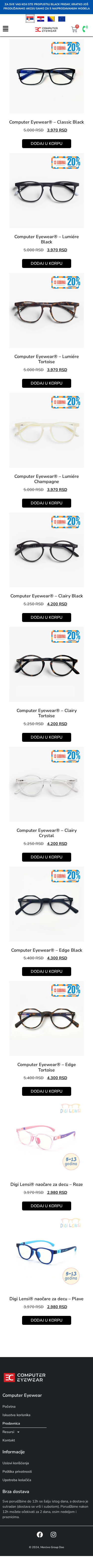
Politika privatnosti (17, 1471)
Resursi (8, 1432)
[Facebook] (39, 1534)
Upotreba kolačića (16, 1480)
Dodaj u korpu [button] (46, 143)
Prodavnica (11, 1423)
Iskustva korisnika (16, 1415)
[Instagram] (53, 1534)
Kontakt (8, 1440)
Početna (9, 1406)
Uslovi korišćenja (15, 1463)
